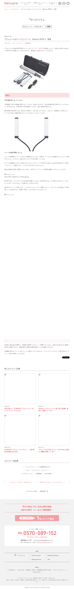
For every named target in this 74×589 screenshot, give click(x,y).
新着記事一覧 (44, 491)
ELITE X (41, 48)
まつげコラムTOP (31, 491)
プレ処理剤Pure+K (43, 467)
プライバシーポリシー (59, 570)
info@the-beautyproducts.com (44, 542)
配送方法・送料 (30, 570)
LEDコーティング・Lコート (40, 3)
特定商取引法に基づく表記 (44, 570)
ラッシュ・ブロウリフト (26, 3)
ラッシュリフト (29, 467)
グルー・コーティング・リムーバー (37, 470)
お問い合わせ (36, 572)
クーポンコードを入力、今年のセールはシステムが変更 (21, 482)
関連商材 (28, 43)
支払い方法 (21, 570)
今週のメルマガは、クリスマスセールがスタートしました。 (53, 482)
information (48, 473)
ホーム (6, 9)
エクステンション (27, 473)
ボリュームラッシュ (19, 43)
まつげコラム (15, 9)
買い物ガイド (12, 570)
